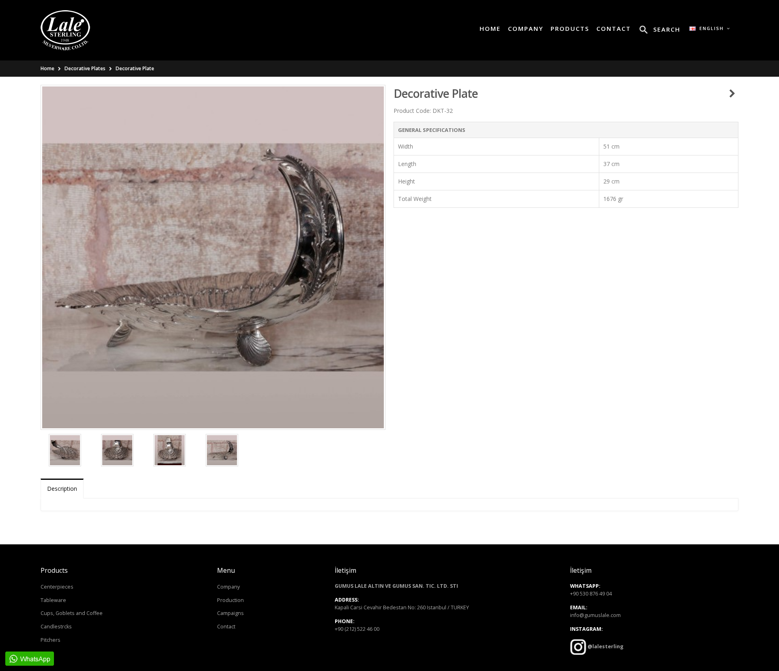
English (710, 28)
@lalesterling (605, 646)
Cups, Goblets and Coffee (72, 613)
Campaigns (230, 613)
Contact (226, 626)
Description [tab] (62, 488)
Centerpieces (57, 586)
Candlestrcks (56, 626)
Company (228, 586)
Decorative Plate (135, 68)
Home (47, 68)
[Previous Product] (732, 93)
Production (230, 600)
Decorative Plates (85, 68)
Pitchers (50, 639)
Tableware (53, 600)
